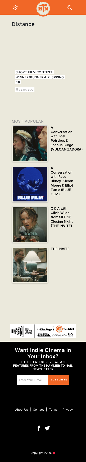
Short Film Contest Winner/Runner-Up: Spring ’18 (40, 77)
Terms (53, 409)
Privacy (68, 409)
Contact (38, 409)
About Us (21, 409)
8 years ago (24, 89)
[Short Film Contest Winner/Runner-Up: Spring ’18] (43, 67)
